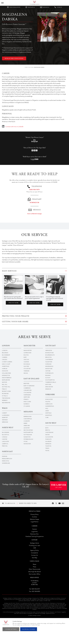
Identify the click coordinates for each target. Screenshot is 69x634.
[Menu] (2, 3)
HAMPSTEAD (5, 366)
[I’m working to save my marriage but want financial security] (55, 284)
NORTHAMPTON (28, 432)
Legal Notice (34, 521)
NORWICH (26, 404)
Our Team (30, 67)
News (34, 564)
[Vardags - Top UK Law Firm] (34, 4)
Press (34, 567)
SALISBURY (48, 441)
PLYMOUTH (48, 439)
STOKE (25, 441)
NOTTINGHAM (28, 434)
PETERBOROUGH (28, 439)
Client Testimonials (34, 569)
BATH (46, 428)
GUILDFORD (48, 362)
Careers (34, 529)
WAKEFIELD (48, 415)
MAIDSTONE (48, 368)
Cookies (34, 517)
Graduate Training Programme (34, 536)
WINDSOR (48, 389)
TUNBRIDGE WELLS (50, 382)
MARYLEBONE (6, 380)
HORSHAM (48, 364)
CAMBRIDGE (27, 388)
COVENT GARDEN (7, 362)
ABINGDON (48, 350)
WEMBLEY (4, 400)
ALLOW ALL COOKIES (28, 629)
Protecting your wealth (15, 316)
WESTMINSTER (6, 402)
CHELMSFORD (27, 390)
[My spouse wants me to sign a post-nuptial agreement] (34, 284)
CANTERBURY (49, 359)
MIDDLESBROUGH (7, 458)
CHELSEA (4, 359)
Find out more (14, 302)
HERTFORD (27, 397)
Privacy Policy (34, 514)
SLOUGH (47, 377)
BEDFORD (26, 383)
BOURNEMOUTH (50, 355)
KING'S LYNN (27, 401)
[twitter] (56, 503)
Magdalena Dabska (39, 67)
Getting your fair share (15, 322)
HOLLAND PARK (6, 373)
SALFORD (26, 366)
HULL (46, 408)
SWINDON (48, 443)
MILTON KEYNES (28, 430)
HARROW (4, 368)
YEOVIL (47, 450)
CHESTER (4, 439)
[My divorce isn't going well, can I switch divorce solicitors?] (13, 284)
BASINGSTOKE (49, 352)
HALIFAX (47, 401)
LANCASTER (5, 441)
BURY (25, 357)
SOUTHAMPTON (50, 380)
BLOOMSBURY (6, 355)
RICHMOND (5, 393)
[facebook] (53, 503)
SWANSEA (5, 420)
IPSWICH (26, 399)
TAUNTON (48, 446)
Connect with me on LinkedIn (14, 126)
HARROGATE (48, 404)
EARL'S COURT (6, 364)
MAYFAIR (4, 382)
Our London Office (34, 574)
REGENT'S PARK (6, 391)
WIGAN (26, 373)
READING (48, 375)
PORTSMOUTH (49, 373)
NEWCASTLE (5, 461)
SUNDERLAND (6, 463)
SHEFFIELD (48, 413)
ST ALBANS (27, 406)
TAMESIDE (26, 371)
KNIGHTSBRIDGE (6, 377)
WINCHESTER (49, 387)
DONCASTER (49, 399)
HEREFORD (27, 425)
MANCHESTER (27, 350)
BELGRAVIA (5, 352)
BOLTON (26, 355)
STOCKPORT (27, 368)
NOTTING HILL (6, 387)
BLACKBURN (5, 432)
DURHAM (4, 456)
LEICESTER (26, 428)
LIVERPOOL (5, 443)
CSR (34, 548)
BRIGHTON (48, 357)
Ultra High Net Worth (34, 571)
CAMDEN (4, 357)
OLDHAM (26, 362)
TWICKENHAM (6, 398)
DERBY (25, 423)
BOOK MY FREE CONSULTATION (14, 58)
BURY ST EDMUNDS (29, 386)
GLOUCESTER (49, 437)
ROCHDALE (27, 364)
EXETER (47, 434)
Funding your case (34, 545)
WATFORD (48, 384)
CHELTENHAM (49, 432)
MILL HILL (4, 384)
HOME (26, 67)
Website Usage (34, 519)
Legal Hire (34, 531)
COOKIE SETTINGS (11, 629)
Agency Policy (34, 550)
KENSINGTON (6, 375)
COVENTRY (27, 421)
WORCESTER (27, 443)
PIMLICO (4, 389)
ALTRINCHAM (27, 352)
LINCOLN (26, 359)
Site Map (34, 557)
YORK (46, 417)
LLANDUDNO (5, 415)
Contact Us (34, 555)
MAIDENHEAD (49, 366)
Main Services (9, 271)
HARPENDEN (27, 395)
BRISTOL (47, 430)
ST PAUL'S (5, 396)
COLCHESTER (27, 392)
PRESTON (4, 446)
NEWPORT (5, 417)
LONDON (4, 350)
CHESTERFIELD (28, 419)
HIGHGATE (5, 371)
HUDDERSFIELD (49, 406)
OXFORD (47, 371)
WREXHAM (5, 422)
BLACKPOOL (5, 434)
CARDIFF (4, 413)
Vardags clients (34, 543)
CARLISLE (4, 437)
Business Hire (34, 534)
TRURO (47, 448)
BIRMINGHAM (27, 416)
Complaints (34, 553)
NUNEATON (27, 437)
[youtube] (60, 503)
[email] (63, 503)
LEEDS (47, 410)
